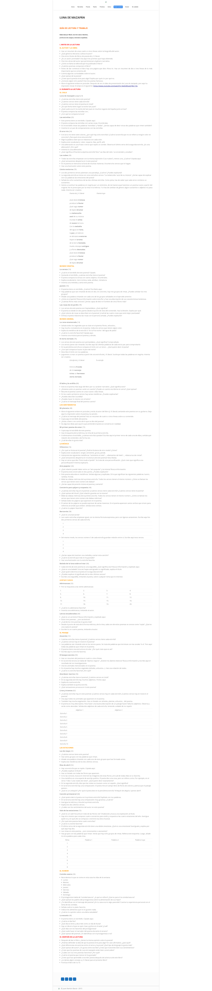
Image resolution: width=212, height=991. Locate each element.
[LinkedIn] (74, 979)
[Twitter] (70, 979)
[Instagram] (66, 979)
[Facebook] (62, 979)
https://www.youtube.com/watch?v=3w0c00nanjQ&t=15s (115, 86)
